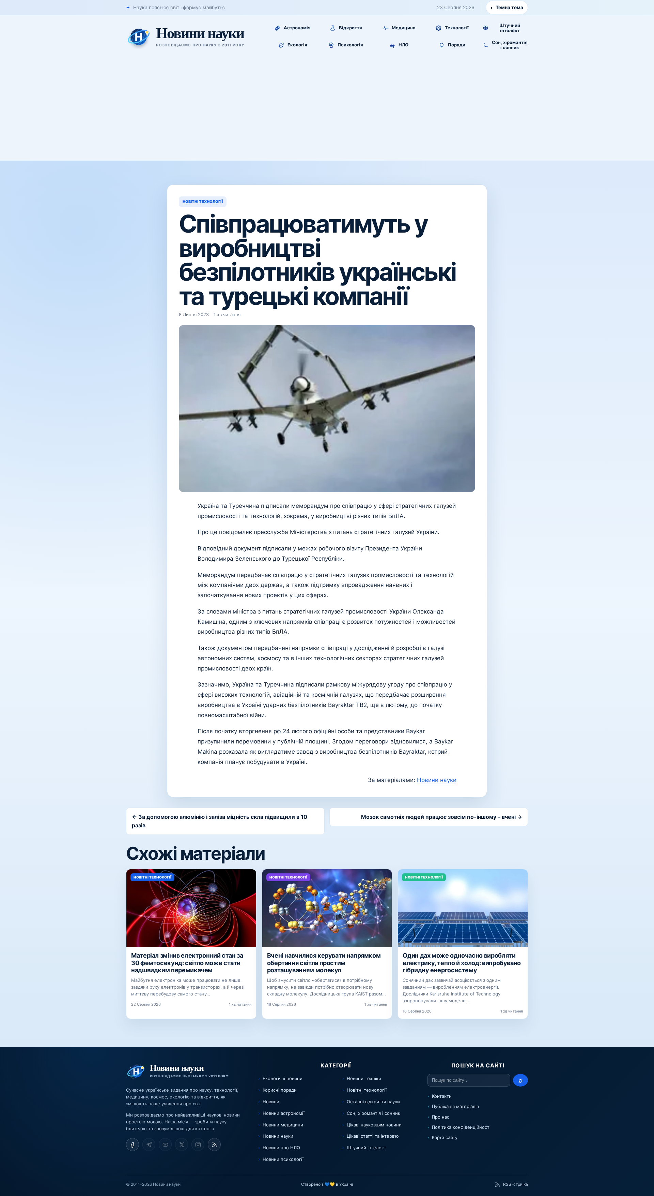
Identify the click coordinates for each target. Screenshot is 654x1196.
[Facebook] (132, 1144)
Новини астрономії (284, 1113)
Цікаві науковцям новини (374, 1124)
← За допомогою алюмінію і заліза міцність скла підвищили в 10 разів (219, 821)
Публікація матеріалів (455, 1106)
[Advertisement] (327, 109)
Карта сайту (444, 1137)
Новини (271, 1101)
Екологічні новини (282, 1078)
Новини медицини (283, 1124)
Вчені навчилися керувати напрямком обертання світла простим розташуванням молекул (324, 963)
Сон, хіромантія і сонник (373, 1113)
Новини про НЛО (281, 1147)
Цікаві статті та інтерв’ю (373, 1136)
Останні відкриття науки (373, 1101)
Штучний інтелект (366, 1147)
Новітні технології (367, 1090)
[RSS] (214, 1144)
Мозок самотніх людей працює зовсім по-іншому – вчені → (441, 816)
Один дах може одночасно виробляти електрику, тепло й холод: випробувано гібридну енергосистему (462, 963)
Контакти (442, 1096)
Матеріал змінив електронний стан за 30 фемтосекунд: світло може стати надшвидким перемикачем (187, 963)
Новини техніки (364, 1078)
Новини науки (436, 780)
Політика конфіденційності (461, 1127)
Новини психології (283, 1159)
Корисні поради (280, 1090)
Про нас (440, 1117)
